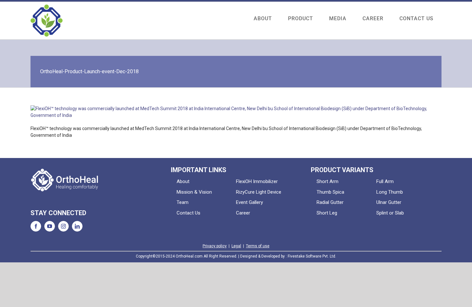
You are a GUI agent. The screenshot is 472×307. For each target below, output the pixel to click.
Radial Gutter (330, 202)
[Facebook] (36, 226)
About (183, 181)
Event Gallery (249, 202)
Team (182, 202)
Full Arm (385, 181)
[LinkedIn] (77, 226)
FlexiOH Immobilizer (257, 181)
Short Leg (327, 213)
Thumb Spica (330, 192)
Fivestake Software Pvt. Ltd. (312, 256)
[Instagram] (63, 226)
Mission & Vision (194, 192)
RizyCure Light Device (258, 192)
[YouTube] (49, 226)
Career (243, 213)
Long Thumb (389, 192)
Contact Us (188, 213)
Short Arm (327, 181)
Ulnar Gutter (388, 202)
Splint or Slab (390, 213)
